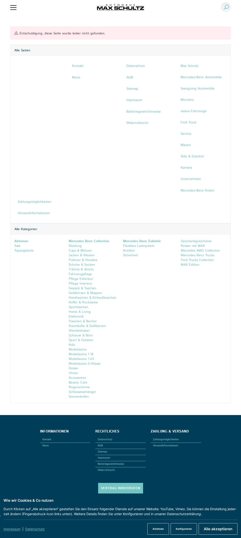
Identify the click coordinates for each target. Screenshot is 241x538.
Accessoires (77, 377)
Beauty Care (78, 382)
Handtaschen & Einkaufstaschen (92, 297)
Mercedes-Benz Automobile (201, 77)
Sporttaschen (78, 307)
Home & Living (80, 312)
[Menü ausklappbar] (13, 7)
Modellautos (78, 349)
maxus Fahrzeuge (194, 111)
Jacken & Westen (82, 255)
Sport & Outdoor (81, 340)
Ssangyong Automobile (197, 88)
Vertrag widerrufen (120, 488)
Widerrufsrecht (106, 470)
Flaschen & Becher (83, 321)
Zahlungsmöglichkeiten (166, 439)
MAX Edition (189, 264)
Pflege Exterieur (81, 279)
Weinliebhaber (79, 330)
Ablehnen (158, 528)
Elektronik (76, 316)
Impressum (12, 529)
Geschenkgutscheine (196, 241)
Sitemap (102, 452)
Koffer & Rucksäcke (83, 302)
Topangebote (24, 250)
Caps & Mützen (80, 250)
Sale (17, 246)
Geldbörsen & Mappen (85, 293)
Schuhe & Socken (82, 264)
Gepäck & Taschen (82, 288)
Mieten (186, 145)
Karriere (186, 167)
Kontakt (46, 439)
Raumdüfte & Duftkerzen (87, 326)
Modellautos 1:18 (81, 354)
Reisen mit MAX (192, 246)
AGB (100, 446)
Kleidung (75, 246)
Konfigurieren (184, 528)
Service (186, 133)
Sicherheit (130, 255)
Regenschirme (79, 387)
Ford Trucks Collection (197, 260)
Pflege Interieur (80, 283)
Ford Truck (188, 122)
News (45, 446)
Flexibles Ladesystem (138, 246)
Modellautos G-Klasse (84, 363)
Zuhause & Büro (81, 335)
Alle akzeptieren (218, 529)
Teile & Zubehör (192, 156)
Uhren (73, 373)
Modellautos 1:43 (81, 359)
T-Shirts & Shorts (81, 269)
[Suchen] (225, 7)
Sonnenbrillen (79, 396)
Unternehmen (191, 179)
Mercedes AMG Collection (200, 250)
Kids (72, 344)
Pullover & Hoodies (83, 260)
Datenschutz (35, 529)
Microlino (187, 100)
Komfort (129, 250)
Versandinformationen (165, 446)
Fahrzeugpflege (80, 274)
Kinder (73, 368)
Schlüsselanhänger (82, 392)
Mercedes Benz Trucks (197, 255)
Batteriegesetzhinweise (111, 464)
